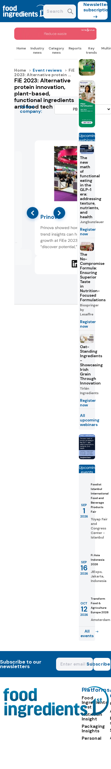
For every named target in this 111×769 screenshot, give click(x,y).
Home (21, 48)
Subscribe (101, 664)
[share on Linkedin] (75, 263)
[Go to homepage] (56, 716)
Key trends (91, 50)
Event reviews (47, 70)
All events (87, 633)
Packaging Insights (93, 728)
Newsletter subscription (95, 7)
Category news (56, 50)
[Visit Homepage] (25, 20)
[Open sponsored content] (55, 38)
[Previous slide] (32, 213)
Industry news (37, 50)
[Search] (70, 12)
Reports (75, 48)
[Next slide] (59, 213)
